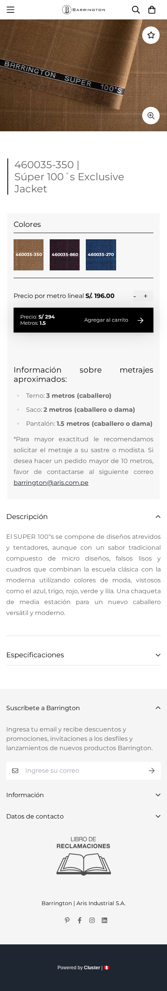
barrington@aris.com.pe (51, 482)
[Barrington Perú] (83, 9)
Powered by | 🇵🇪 (83, 967)
